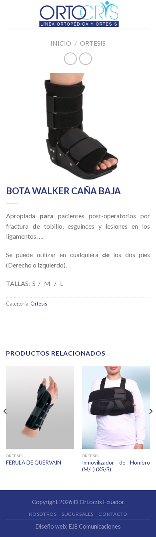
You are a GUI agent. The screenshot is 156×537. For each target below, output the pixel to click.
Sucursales (78, 514)
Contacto (112, 514)
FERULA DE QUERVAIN (33, 462)
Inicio (60, 43)
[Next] (150, 427)
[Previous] (6, 427)
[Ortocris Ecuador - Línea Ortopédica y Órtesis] (79, 14)
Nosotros (43, 514)
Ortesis (93, 43)
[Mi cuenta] (146, 14)
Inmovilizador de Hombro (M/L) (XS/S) (116, 466)
